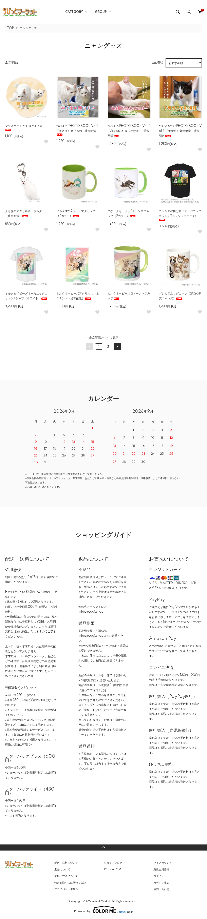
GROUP (101, 12)
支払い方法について (66, 876)
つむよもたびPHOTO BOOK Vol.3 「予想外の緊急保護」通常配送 (180, 131)
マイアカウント (162, 862)
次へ (117, 346)
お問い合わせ (161, 889)
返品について (62, 869)
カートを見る (161, 882)
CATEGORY (74, 12)
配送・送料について (66, 862)
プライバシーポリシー (67, 889)
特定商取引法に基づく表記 (70, 882)
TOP (10, 28)
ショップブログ (113, 862)
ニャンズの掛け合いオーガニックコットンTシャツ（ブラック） (180, 214)
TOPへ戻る (103, 847)
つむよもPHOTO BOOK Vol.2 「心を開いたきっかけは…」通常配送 (129, 131)
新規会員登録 (161, 869)
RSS (106, 869)
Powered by (82, 911)
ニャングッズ (28, 28)
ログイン (158, 876)
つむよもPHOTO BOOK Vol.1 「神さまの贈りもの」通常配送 (77, 128)
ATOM (116, 869)
